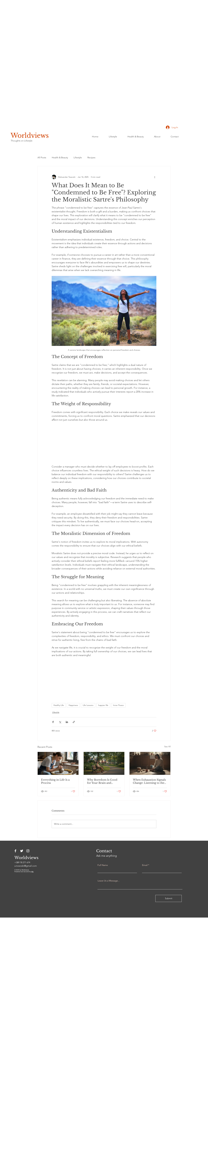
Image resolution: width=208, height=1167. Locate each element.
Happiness (73, 710)
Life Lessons (88, 710)
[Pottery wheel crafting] (58, 768)
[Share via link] (73, 727)
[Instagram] (28, 856)
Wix (32, 877)
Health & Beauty (60, 157)
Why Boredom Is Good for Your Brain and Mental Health (102, 787)
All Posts (41, 157)
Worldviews (30, 135)
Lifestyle (78, 157)
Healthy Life (58, 710)
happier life (103, 710)
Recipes (91, 157)
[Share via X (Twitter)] (60, 727)
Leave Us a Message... (109, 886)
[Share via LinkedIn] (67, 727)
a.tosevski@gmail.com (25, 871)
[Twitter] (22, 856)
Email (145, 870)
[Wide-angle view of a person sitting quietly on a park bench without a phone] (104, 768)
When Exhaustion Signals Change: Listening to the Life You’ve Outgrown (149, 787)
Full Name (102, 870)
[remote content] (104, 444)
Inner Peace (118, 710)
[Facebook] (15, 856)
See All (167, 752)
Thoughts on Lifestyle (21, 140)
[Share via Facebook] (53, 727)
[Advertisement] (85, 42)
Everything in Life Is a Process (55, 787)
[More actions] (154, 177)
